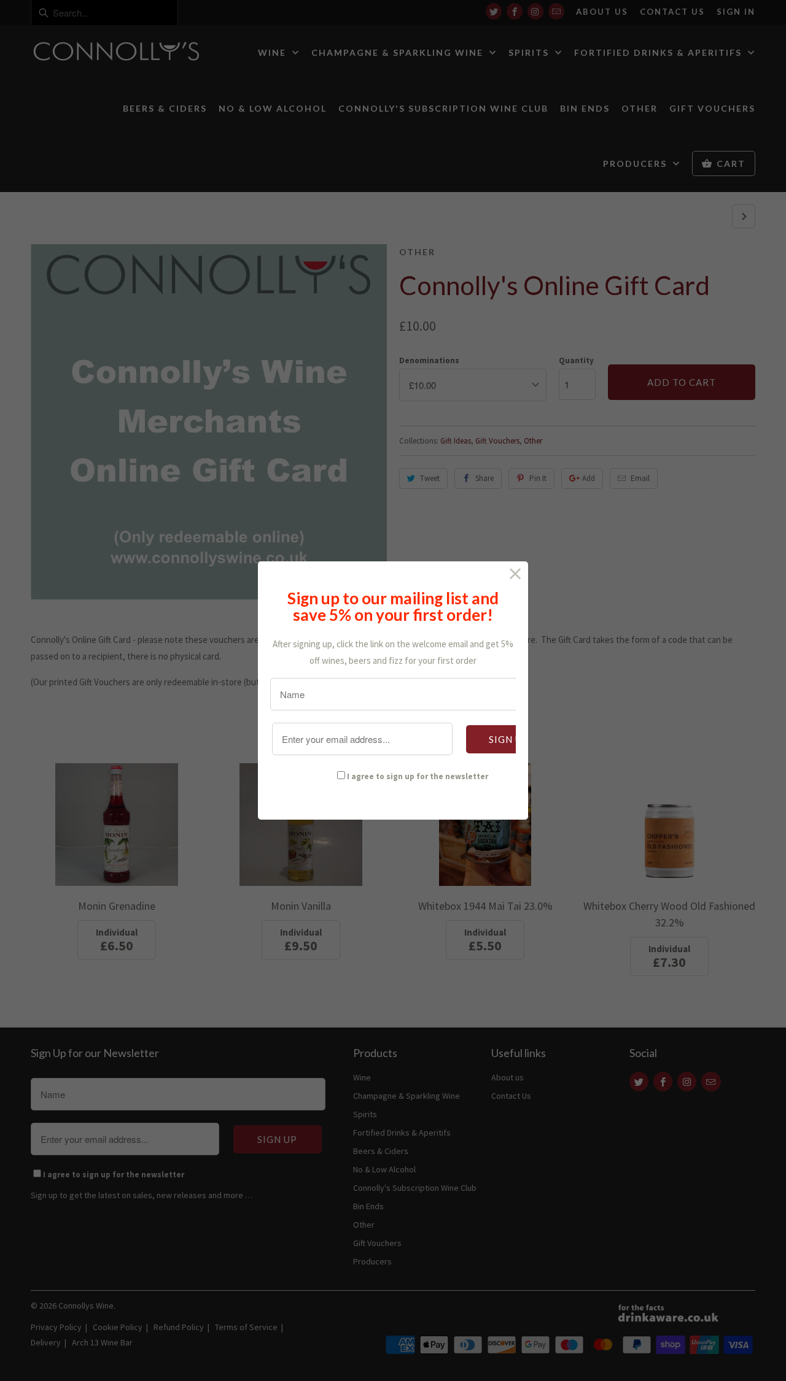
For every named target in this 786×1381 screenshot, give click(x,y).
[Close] (515, 574)
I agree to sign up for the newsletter (417, 776)
